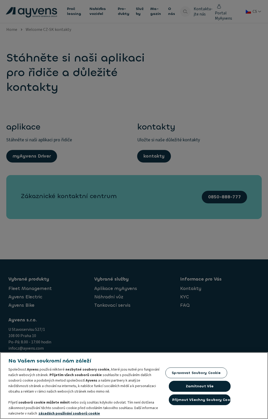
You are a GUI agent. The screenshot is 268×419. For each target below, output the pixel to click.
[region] (134, 385)
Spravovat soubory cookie (196, 373)
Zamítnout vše (200, 386)
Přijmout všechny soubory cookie (201, 400)
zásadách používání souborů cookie (69, 413)
